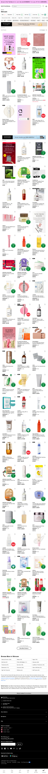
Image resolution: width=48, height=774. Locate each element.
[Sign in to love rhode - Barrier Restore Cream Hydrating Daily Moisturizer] (45, 375)
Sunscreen (24, 687)
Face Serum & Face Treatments (15, 687)
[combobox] (26, 6)
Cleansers (42, 685)
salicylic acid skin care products (36, 678)
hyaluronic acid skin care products (7, 678)
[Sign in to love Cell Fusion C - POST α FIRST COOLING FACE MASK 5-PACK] (30, 556)
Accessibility (14, 762)
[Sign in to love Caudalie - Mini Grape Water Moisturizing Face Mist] (45, 397)
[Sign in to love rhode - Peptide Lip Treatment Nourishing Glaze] (15, 601)
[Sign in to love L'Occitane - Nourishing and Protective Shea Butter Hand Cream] (30, 534)
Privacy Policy (3, 762)
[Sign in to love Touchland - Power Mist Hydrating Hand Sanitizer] (30, 34)
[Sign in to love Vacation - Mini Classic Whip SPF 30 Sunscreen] (30, 397)
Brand (38, 20)
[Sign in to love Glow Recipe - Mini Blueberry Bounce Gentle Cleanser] (15, 556)
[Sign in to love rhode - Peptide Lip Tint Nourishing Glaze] (15, 235)
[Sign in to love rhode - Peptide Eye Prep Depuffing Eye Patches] (45, 351)
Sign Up (19, 744)
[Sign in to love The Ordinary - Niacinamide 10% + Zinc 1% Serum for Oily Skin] (30, 57)
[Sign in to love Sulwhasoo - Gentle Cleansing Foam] (30, 511)
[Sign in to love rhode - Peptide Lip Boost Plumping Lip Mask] (30, 623)
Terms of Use (9, 762)
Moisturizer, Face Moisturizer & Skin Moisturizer (30, 685)
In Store (10, 20)
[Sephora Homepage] (5, 6)
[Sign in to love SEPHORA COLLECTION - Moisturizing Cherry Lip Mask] (15, 259)
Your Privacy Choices (24, 762)
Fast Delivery (16, 20)
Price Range (33, 20)
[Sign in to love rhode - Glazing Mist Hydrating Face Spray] (30, 465)
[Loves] (43, 6)
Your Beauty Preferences (24, 20)
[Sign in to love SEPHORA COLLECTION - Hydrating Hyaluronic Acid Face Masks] (15, 465)
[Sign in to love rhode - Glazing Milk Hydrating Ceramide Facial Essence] (15, 81)
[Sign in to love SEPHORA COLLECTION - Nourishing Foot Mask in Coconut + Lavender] (30, 259)
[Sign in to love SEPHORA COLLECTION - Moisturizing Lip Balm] (45, 579)
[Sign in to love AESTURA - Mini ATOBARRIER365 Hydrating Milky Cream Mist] (45, 442)
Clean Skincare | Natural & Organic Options (35, 687)
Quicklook (24, 45)
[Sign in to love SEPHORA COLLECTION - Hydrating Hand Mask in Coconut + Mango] (30, 579)
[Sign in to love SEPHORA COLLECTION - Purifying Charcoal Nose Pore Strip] (45, 143)
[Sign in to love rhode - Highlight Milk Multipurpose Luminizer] (15, 351)
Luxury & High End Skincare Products (27, 688)
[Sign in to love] (15, 57)
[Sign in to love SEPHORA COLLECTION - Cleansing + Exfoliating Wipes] (45, 81)
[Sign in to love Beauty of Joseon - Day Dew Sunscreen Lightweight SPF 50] (45, 534)
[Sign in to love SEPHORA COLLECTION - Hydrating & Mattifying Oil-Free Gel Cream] (15, 579)
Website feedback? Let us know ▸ (24, 693)
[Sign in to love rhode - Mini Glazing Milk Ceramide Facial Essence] (15, 511)
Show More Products (24, 648)
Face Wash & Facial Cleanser (14, 685)
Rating (43, 20)
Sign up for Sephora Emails (7, 741)
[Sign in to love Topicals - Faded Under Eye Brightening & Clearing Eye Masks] (15, 212)
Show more (3, 680)
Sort (4, 20)
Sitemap (18, 762)
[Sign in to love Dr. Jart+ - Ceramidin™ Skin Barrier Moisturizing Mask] (45, 465)
